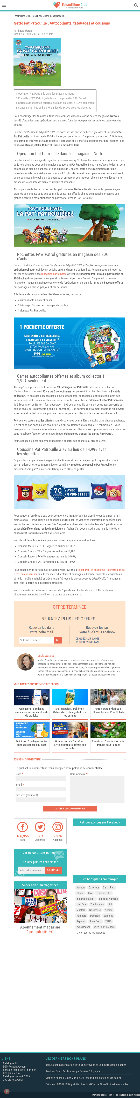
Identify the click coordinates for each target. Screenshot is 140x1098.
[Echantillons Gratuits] (70, 8)
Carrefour (94, 887)
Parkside (95, 915)
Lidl (110, 904)
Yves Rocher (83, 927)
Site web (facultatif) (27, 795)
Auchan (80, 887)
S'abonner (53, 870)
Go (57, 640)
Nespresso (95, 910)
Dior (90, 893)
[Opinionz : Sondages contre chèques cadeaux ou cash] (32, 737)
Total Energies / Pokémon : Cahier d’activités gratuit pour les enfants (70, 712)
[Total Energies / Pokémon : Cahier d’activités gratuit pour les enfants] (70, 704)
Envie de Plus (103, 893)
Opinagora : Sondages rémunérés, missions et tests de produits (31, 712)
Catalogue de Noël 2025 (16, 1076)
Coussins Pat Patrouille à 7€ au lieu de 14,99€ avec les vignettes (54, 107)
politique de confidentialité (87, 768)
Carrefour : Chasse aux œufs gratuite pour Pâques (108, 743)
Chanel (80, 893)
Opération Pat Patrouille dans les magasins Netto (46, 93)
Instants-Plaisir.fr (85, 898)
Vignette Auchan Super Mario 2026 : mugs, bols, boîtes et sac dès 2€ (83, 1078)
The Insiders (97, 904)
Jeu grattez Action (13, 1079)
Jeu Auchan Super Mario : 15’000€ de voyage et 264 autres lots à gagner (86, 1065)
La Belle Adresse (108, 898)
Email (19, 784)
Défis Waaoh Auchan (14, 1066)
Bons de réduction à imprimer (19, 1069)
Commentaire (78, 774)
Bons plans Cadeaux (54, 16)
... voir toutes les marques (90, 932)
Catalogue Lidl (11, 1063)
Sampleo (108, 915)
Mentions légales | (100, 1095)
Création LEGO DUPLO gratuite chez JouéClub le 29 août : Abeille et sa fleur (87, 1084)
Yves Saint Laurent (104, 927)
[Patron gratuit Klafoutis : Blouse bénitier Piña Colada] (108, 704)
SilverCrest (95, 921)
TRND (108, 921)
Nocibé (109, 910)
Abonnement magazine (40, 929)
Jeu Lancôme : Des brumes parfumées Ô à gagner (73, 1071)
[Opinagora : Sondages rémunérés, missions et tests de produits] (32, 704)
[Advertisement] (94, 62)
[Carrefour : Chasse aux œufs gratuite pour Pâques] (108, 737)
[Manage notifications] (6, 1091)
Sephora (81, 921)
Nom (18, 774)
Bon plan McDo (11, 1073)
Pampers (81, 915)
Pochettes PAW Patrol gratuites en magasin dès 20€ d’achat (52, 98)
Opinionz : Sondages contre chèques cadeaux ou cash (31, 743)
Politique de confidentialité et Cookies (124, 1095)
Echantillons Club (22, 16)
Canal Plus (109, 887)
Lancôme (81, 904)
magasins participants (54, 274)
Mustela (80, 910)
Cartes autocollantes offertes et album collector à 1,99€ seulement (56, 103)
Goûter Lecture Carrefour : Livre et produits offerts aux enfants (70, 745)
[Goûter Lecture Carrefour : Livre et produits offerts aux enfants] (70, 737)
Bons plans (37, 16)
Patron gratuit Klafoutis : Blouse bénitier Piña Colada (108, 710)
